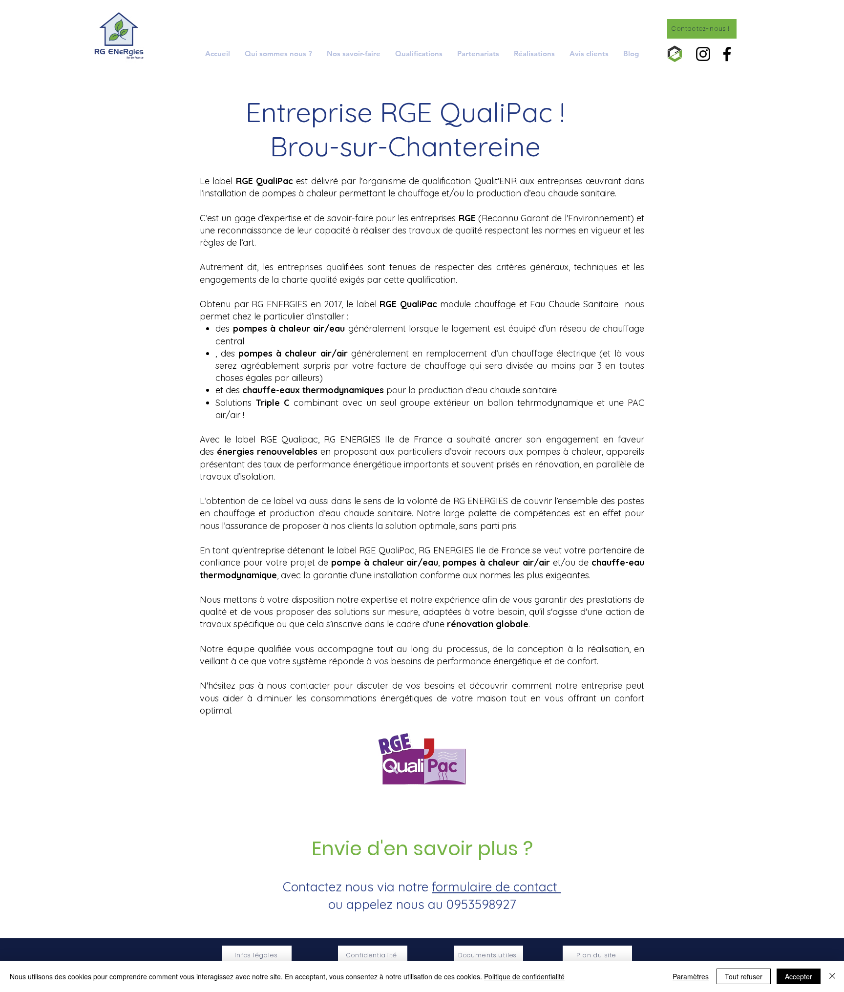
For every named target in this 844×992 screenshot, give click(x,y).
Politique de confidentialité (524, 976)
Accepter (798, 976)
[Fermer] (832, 976)
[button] (353, 53)
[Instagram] (703, 53)
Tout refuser (743, 976)
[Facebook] (727, 53)
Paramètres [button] (691, 976)
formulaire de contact (496, 887)
